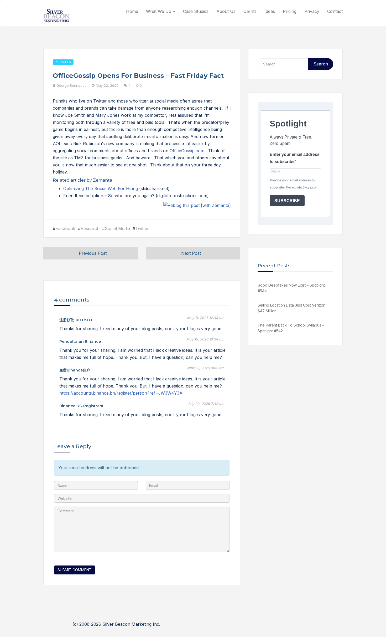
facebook (65, 228)
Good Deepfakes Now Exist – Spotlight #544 (291, 288)
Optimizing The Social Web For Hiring (101, 188)
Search (321, 64)
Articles (63, 62)
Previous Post (93, 253)
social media (117, 228)
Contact (335, 11)
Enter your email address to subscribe (295, 158)
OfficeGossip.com (187, 150)
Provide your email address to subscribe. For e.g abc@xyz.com (294, 184)
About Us (226, 11)
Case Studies (195, 11)
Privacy (311, 11)
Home (132, 11)
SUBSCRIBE (287, 200)
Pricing (289, 11)
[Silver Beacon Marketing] (56, 15)
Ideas (269, 11)
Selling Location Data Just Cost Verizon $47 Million (291, 308)
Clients (250, 11)
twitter (142, 228)
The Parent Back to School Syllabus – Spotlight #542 (291, 328)
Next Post (191, 253)
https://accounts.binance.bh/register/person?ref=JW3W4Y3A (120, 393)
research (90, 228)
